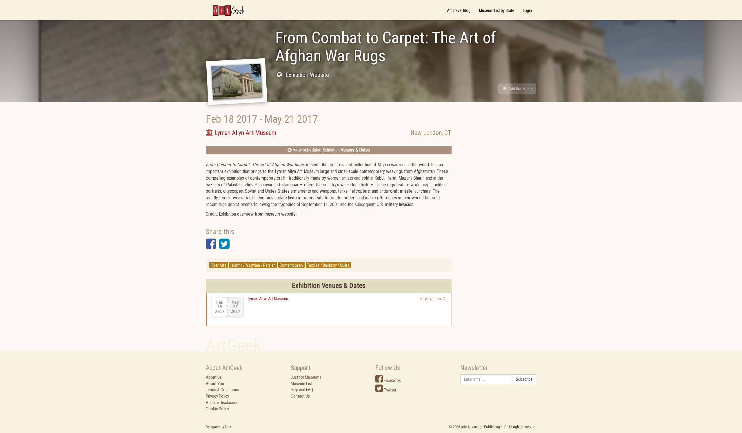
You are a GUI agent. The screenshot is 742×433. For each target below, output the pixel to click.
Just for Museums (306, 377)
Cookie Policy (217, 409)
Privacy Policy (217, 396)
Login (527, 10)
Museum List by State (496, 10)
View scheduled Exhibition (331, 150)
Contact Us (300, 396)
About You (215, 383)
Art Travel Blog (458, 10)
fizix (228, 427)
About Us (214, 377)
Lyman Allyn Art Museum (268, 298)
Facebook (392, 380)
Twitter (389, 390)
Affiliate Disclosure (221, 402)
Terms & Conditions (222, 389)
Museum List (301, 383)
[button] (517, 88)
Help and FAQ (302, 389)
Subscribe (524, 379)
